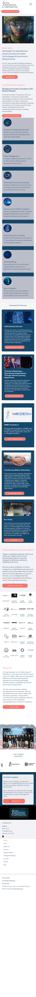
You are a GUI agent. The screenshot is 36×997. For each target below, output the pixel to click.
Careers (5, 862)
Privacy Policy (6, 877)
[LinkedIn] (3, 836)
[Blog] (22, 864)
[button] (31, 41)
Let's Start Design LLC (17, 888)
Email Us (4, 826)
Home (5, 843)
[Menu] (31, 4)
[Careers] (22, 861)
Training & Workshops (9, 855)
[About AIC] (22, 846)
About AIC (6, 846)
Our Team (6, 858)
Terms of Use (5, 883)
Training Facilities (8, 852)
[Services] (22, 849)
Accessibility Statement (8, 880)
